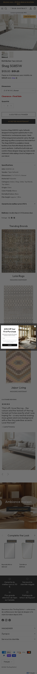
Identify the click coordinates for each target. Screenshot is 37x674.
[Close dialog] (35, 326)
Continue (9, 345)
